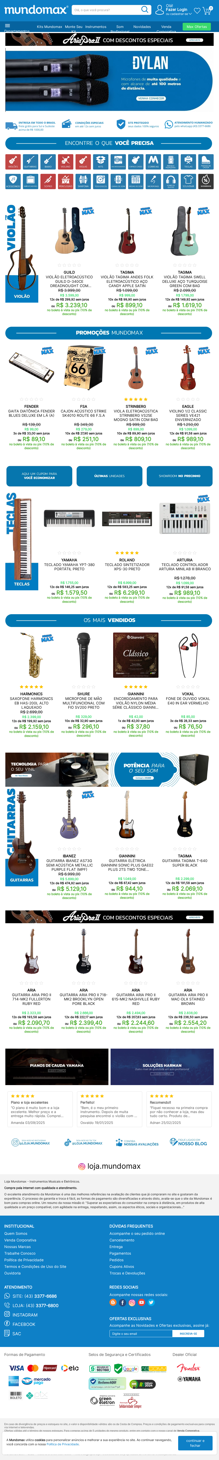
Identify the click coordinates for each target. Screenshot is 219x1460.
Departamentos (17, 31)
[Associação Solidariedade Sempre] (131, 1402)
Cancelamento (122, 1240)
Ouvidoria (12, 1273)
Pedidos (117, 1260)
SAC (16, 1333)
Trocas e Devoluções (127, 1273)
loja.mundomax (113, 1165)
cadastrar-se (179, 14)
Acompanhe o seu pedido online (137, 1233)
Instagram (25, 1315)
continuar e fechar (195, 1443)
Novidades (142, 27)
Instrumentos (95, 27)
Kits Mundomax (49, 27)
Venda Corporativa (20, 1240)
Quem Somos (15, 1233)
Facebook (24, 1324)
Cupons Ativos (122, 1266)
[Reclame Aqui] (108, 1385)
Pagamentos (120, 1253)
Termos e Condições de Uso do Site (35, 1266)
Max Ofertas (197, 27)
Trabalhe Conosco (20, 1253)
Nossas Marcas (17, 1247)
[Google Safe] (127, 1370)
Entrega (116, 1247)
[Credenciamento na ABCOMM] (155, 1370)
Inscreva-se (188, 1333)
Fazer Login (176, 9)
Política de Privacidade (24, 1260)
